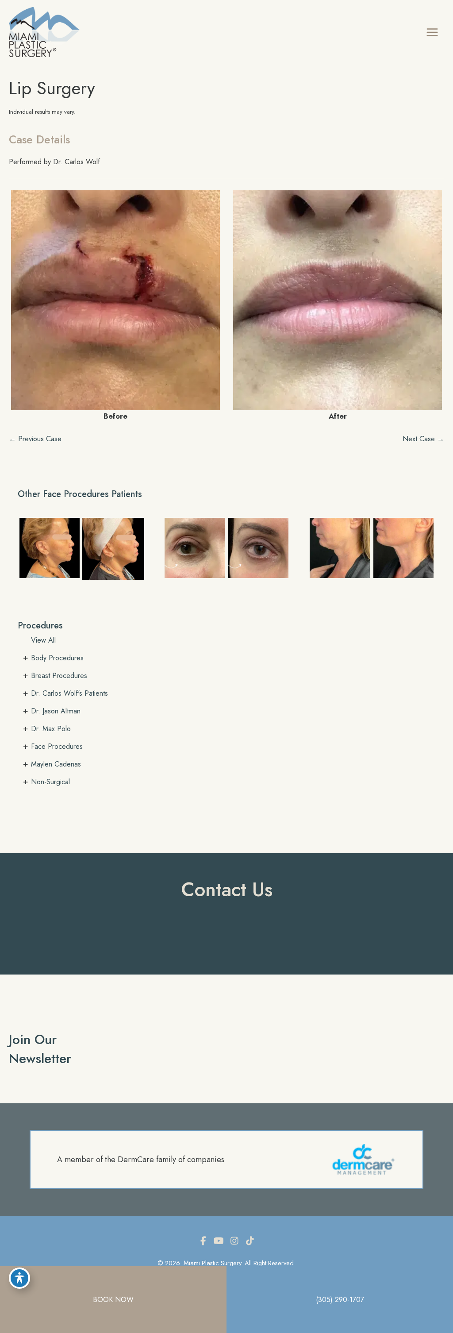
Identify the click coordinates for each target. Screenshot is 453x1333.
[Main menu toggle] (432, 32)
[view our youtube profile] (219, 1241)
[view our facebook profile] (203, 1241)
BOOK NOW (113, 1299)
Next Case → (423, 438)
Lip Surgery (52, 88)
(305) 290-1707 (340, 1299)
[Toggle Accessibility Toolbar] (19, 1278)
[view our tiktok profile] (250, 1241)
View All (43, 640)
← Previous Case (35, 438)
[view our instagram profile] (234, 1241)
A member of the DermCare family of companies (140, 1159)
